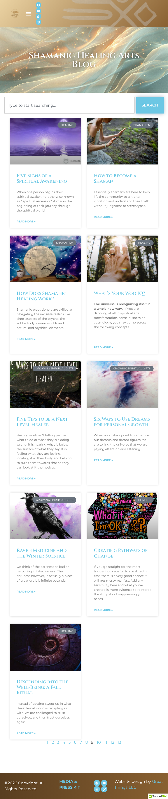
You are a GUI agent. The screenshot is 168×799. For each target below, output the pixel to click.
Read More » (26, 221)
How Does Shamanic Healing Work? (41, 296)
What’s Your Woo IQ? (119, 293)
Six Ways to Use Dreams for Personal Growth (122, 422)
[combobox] (69, 105)
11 (105, 742)
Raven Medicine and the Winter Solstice (42, 553)
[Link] (104, 789)
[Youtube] (38, 11)
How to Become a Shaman (115, 178)
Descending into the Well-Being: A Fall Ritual (42, 687)
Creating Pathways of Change (120, 553)
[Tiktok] (38, 16)
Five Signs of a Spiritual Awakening (42, 178)
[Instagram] (38, 22)
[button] (28, 13)
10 (99, 742)
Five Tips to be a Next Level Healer (42, 422)
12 (112, 742)
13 (119, 742)
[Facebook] (38, 5)
